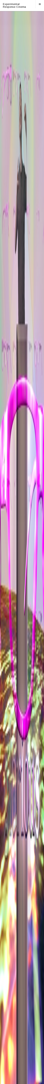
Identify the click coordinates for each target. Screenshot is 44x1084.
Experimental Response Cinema (14, 5)
